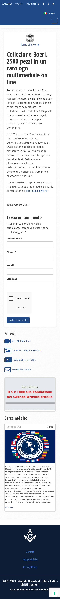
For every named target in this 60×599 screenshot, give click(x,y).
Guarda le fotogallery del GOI (26, 350)
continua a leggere (36, 190)
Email (11, 265)
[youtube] (48, 5)
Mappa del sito (30, 559)
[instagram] (53, 5)
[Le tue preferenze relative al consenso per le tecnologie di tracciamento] (55, 594)
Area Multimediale (21, 341)
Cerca (50, 426)
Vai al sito (9, 507)
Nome (11, 252)
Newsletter (7, 4)
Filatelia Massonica (21, 369)
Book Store (31, 4)
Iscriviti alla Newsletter (24, 359)
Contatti (19, 4)
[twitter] (38, 5)
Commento (14, 238)
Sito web (12, 279)
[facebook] (43, 5)
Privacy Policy (30, 567)
